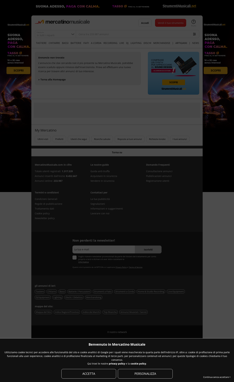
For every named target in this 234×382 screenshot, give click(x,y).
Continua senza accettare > (217, 377)
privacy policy (117, 363)
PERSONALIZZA (145, 374)
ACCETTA (88, 374)
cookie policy (138, 363)
